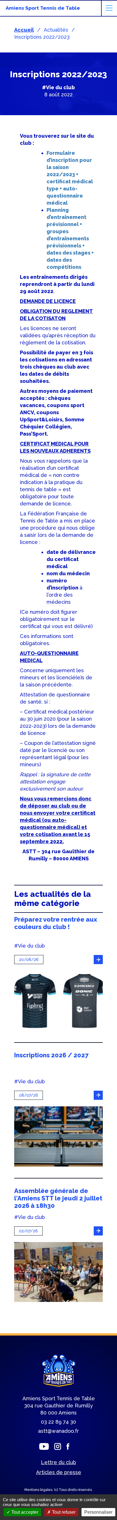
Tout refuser (63, 1512)
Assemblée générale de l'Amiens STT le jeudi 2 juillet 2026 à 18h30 (58, 1198)
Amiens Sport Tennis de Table (43, 8)
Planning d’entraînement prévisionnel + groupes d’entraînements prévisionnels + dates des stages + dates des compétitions (70, 238)
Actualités (56, 30)
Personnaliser (98, 1512)
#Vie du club (58, 87)
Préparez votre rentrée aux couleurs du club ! (55, 923)
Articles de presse (58, 1472)
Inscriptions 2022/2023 (42, 37)
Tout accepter (24, 1512)
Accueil (24, 30)
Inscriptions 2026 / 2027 (51, 1055)
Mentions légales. (39, 1490)
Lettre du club (58, 1462)
